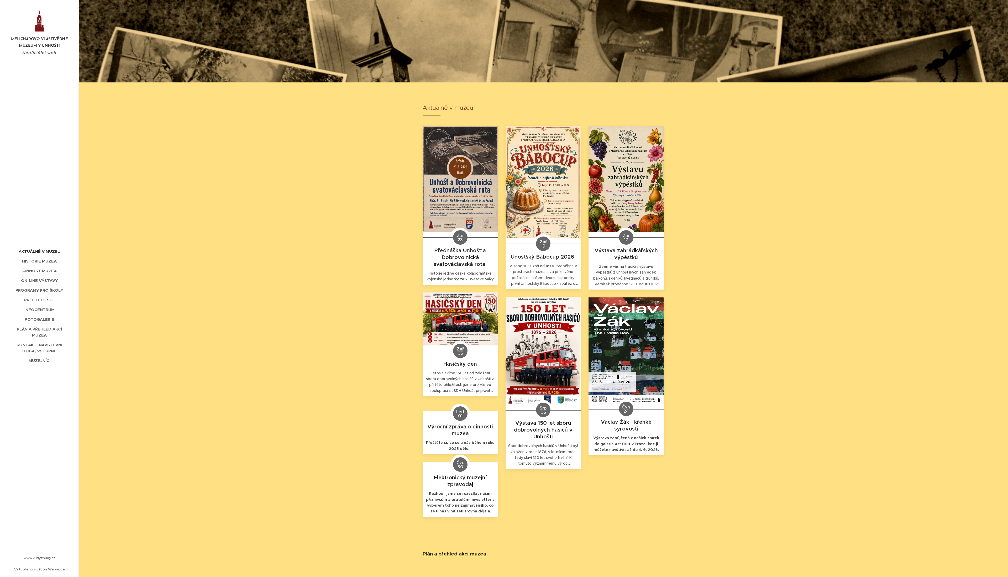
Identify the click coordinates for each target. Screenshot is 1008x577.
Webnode (56, 569)
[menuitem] (39, 251)
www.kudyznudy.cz (39, 558)
